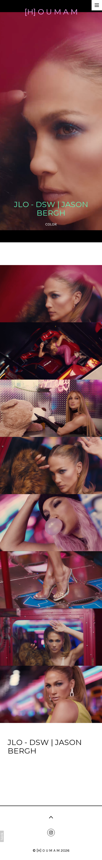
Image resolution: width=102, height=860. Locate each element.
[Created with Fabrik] (2, 836)
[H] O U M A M (48, 850)
